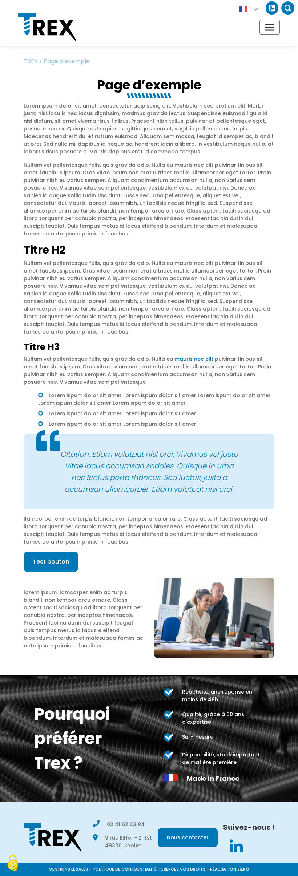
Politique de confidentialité (125, 869)
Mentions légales (68, 869)
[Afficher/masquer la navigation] (269, 27)
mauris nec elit (193, 359)
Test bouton (51, 561)
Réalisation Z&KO (229, 869)
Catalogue (272, 8)
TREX (31, 61)
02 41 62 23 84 (126, 824)
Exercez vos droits (183, 869)
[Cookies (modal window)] (12, 863)
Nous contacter (188, 837)
